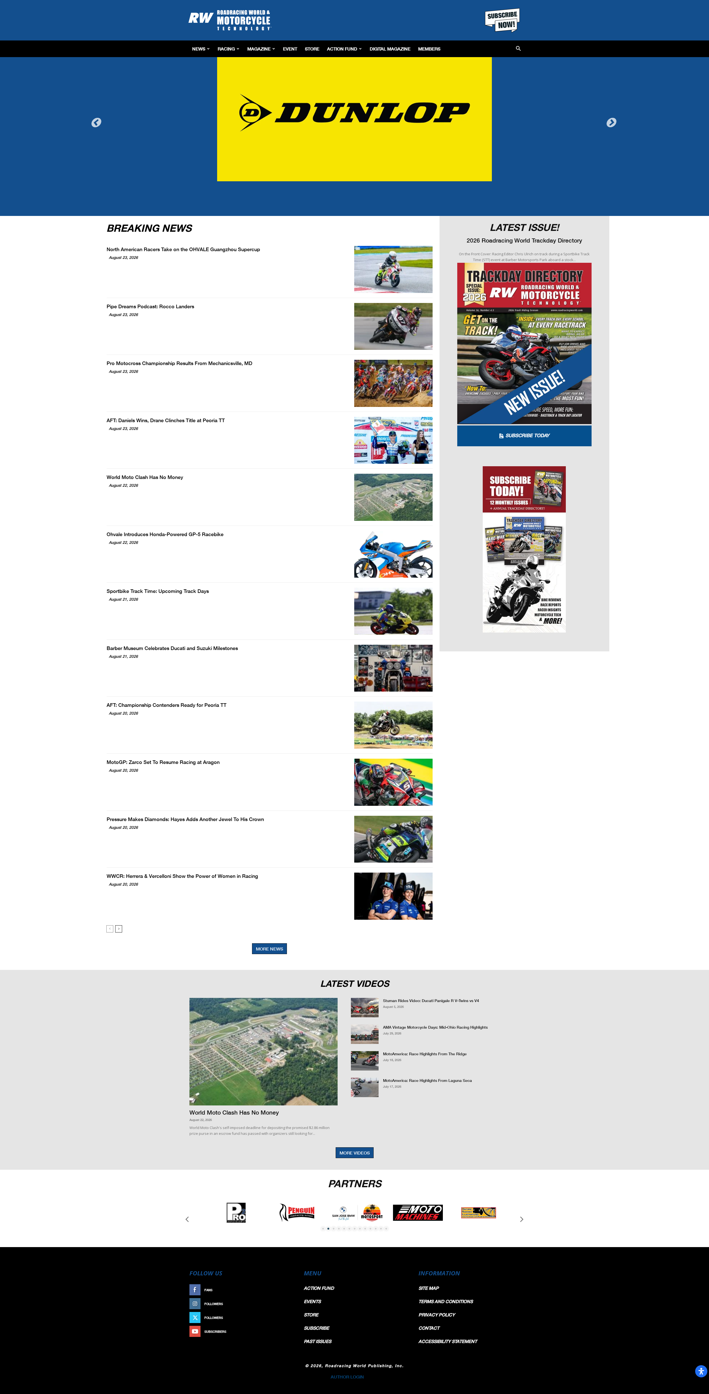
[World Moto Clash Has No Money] (393, 497)
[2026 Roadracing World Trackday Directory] (524, 343)
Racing (226, 48)
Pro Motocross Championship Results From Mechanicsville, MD (179, 363)
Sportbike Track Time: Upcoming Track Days (158, 591)
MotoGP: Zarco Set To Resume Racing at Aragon (163, 762)
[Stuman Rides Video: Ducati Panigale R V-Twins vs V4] (365, 1007)
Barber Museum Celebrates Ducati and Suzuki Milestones (172, 648)
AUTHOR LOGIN (347, 1376)
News (198, 48)
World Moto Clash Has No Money (145, 477)
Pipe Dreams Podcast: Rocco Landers (150, 306)
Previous (97, 117)
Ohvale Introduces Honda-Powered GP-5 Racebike (165, 534)
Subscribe (282, 1331)
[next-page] (118, 928)
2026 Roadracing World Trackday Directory (524, 240)
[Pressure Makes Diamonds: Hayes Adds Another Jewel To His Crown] (393, 839)
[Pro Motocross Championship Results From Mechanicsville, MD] (393, 383)
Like (287, 1290)
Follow (284, 1304)
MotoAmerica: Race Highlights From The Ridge (425, 1053)
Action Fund (342, 48)
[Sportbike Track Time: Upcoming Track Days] (393, 611)
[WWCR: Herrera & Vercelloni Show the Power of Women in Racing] (393, 896)
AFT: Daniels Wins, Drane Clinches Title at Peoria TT (166, 420)
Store (312, 48)
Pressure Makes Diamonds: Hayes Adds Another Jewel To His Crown (185, 819)
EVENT (290, 48)
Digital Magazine (390, 48)
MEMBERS (429, 48)
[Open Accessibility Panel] (701, 1371)
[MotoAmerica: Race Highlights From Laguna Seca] (365, 1087)
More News (269, 948)
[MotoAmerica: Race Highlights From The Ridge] (365, 1061)
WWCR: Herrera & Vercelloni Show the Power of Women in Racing (182, 876)
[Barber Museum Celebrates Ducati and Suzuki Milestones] (393, 668)
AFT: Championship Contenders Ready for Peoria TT (167, 705)
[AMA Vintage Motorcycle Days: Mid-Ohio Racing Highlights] (365, 1034)
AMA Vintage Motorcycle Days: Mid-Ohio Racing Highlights (435, 1027)
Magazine (259, 48)
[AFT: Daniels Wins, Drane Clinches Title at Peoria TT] (393, 440)
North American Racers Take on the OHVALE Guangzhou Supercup (183, 249)
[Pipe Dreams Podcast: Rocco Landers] (393, 326)
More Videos (355, 1152)
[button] (518, 49)
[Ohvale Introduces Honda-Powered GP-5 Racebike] (393, 554)
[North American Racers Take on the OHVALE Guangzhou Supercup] (393, 269)
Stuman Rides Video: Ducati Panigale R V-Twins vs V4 (431, 1000)
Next (612, 117)
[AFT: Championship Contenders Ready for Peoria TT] (393, 725)
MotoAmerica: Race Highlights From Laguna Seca (427, 1080)
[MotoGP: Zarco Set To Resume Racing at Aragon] (393, 782)
